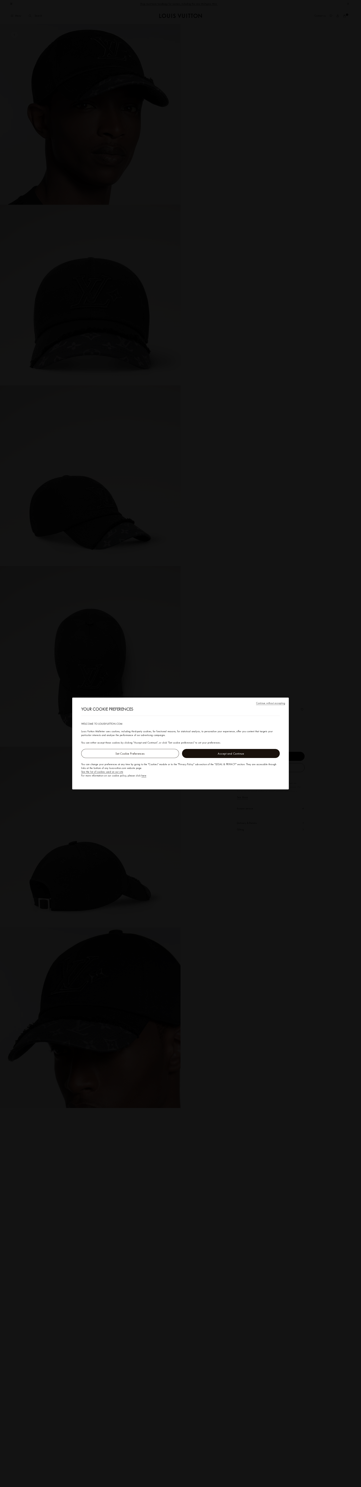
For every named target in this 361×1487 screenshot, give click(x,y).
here (143, 775)
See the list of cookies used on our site (102, 771)
